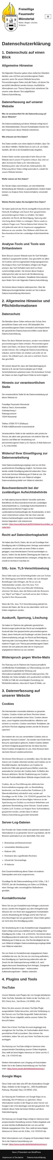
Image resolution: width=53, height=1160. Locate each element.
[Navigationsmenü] (48, 16)
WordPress (36, 1152)
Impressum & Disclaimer (12, 1157)
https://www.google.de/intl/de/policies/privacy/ (28, 1144)
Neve (14, 1152)
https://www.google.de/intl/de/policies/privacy (25, 1069)
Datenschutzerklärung (36, 1157)
